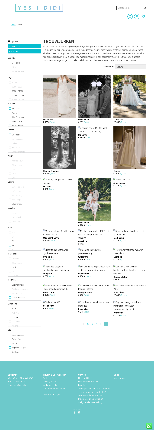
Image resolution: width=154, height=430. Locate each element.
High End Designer (19, 348)
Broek (14, 343)
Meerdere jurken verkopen (90, 399)
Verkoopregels (50, 385)
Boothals (16, 135)
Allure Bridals (17, 126)
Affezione (16, 109)
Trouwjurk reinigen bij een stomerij (94, 388)
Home (13, 25)
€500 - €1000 (17, 91)
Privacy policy (49, 381)
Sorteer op (108, 66)
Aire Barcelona (18, 117)
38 (13, 245)
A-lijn (14, 309)
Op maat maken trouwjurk (90, 395)
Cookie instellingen (52, 394)
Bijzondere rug (18, 335)
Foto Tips (82, 385)
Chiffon (15, 267)
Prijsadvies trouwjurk (88, 381)
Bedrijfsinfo (48, 378)
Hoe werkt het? (85, 378)
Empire (15, 317)
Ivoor (14, 169)
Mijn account (119, 378)
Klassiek (14, 51)
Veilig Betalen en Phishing (90, 402)
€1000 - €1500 (18, 95)
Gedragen (16, 63)
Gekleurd (15, 352)
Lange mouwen (18, 298)
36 (13, 241)
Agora (14, 113)
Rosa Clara (15, 46)
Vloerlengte (17, 204)
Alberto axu (17, 121)
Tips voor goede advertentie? (92, 392)
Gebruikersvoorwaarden (54, 388)
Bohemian (16, 339)
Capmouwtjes (18, 285)
